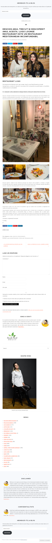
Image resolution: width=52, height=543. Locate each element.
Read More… (21, 326)
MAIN (5, 454)
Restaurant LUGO (29, 238)
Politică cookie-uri (23, 539)
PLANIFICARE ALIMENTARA (10, 456)
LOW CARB (6, 451)
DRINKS (6, 437)
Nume (4, 277)
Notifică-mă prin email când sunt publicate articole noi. (16, 301)
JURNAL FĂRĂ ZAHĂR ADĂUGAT (12, 447)
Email (4, 282)
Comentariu (6, 258)
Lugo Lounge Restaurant (13, 238)
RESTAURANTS (21, 236)
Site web (5, 287)
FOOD (5, 443)
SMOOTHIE (6, 464)
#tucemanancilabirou (8, 422)
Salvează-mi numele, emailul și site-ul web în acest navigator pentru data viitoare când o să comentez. (24, 295)
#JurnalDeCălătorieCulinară (10, 420)
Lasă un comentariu (21, 39)
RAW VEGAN (7, 458)
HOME (10, 236)
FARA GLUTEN (7, 439)
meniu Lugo (21, 238)
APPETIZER (7, 427)
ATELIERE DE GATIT (9, 429)
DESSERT (6, 435)
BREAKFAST (7, 431)
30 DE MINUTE (7, 424)
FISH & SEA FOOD (8, 441)
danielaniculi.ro (26, 21)
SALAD (5, 462)
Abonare (26, 15)
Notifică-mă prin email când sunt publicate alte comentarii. (17, 298)
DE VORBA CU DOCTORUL (10, 433)
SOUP (5, 466)
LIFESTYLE (15, 236)
